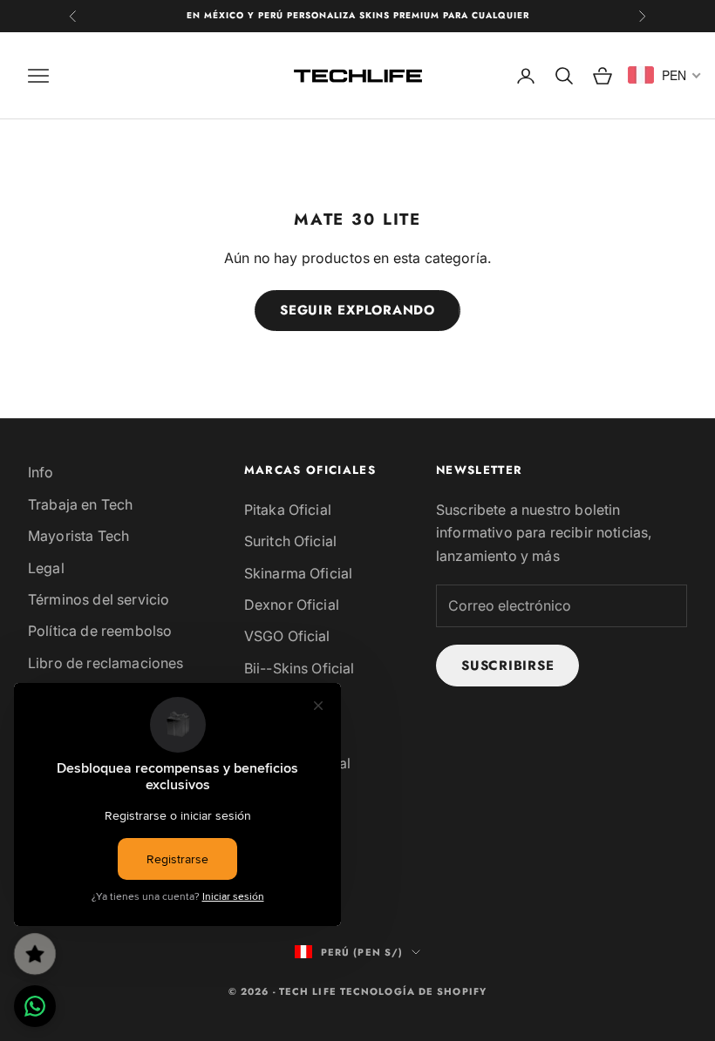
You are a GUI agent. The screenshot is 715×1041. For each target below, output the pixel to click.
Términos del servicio (98, 599)
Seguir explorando (357, 310)
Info (41, 472)
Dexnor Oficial (291, 604)
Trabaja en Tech (80, 504)
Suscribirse (507, 665)
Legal (46, 568)
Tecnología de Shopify (413, 991)
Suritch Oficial (290, 541)
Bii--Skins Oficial (299, 668)
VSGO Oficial (287, 636)
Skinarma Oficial (298, 573)
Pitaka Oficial (287, 509)
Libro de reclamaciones (106, 663)
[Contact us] (35, 1006)
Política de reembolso (100, 630)
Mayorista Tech (78, 535)
